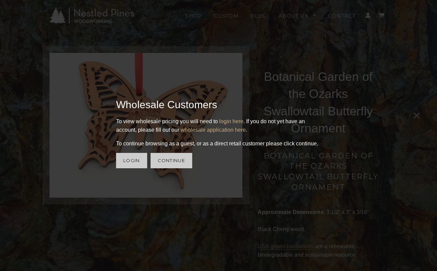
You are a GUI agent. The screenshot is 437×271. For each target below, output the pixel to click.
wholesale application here (213, 130)
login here (231, 121)
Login (131, 160)
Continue (171, 160)
